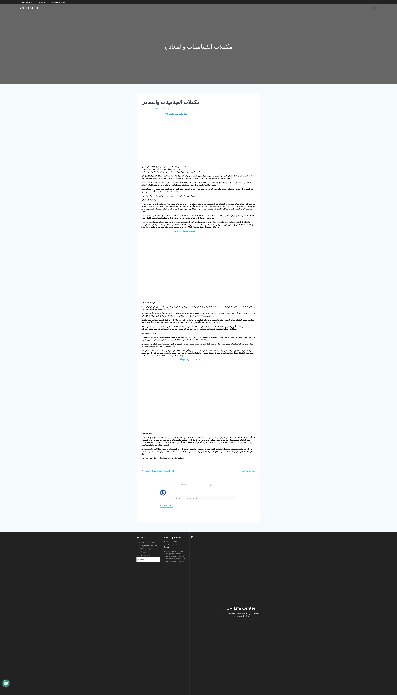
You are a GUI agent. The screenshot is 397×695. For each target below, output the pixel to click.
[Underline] (176, 498)
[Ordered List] (182, 498)
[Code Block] (190, 498)
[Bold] (170, 498)
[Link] (193, 498)
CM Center (30, 8)
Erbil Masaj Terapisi (144, 549)
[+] (199, 498)
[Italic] (173, 498)
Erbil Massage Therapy (145, 542)
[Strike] (179, 498)
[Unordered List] (184, 498)
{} (196, 498)
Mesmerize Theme (244, 616)
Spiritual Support (143, 555)
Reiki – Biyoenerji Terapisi (146, 545)
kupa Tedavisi (141, 552)
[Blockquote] (187, 498)
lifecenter (146, 108)
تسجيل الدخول (213, 485)
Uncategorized (159, 108)
